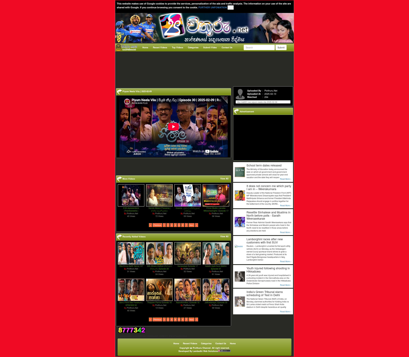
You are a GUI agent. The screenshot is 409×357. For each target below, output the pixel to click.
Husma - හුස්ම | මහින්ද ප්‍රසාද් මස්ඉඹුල (188, 209)
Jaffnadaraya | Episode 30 (216, 302)
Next (191, 225)
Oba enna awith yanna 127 (131, 266)
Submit (281, 47)
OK (230, 7)
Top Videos (177, 47)
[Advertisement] (205, 68)
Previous (157, 225)
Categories (193, 47)
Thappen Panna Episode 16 (159, 302)
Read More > (285, 178)
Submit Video (210, 47)
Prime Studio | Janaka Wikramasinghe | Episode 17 (216, 209)
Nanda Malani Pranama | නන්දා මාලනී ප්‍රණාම (159, 209)
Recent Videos (160, 47)
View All (224, 178)
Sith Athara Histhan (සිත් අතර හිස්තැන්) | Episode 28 (159, 267)
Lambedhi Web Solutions (205, 351)
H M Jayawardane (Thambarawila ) (131, 209)
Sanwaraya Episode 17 (187, 266)
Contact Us (227, 47)
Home (145, 47)
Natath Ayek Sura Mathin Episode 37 (216, 267)
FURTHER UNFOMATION (212, 7)
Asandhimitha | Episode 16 (187, 302)
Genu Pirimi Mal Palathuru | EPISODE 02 (131, 303)
